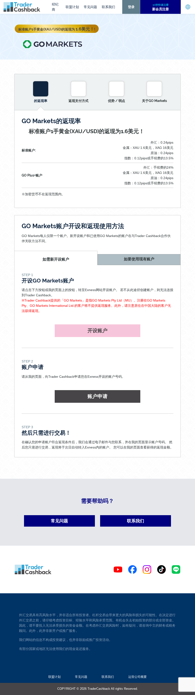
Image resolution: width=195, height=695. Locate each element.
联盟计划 (72, 7)
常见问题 (90, 7)
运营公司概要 (137, 677)
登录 (131, 7)
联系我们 (108, 7)
